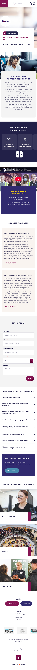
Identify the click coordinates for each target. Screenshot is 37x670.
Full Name (6, 331)
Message (5, 365)
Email (5, 339)
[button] (17, 154)
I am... (5, 357)
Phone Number (8, 348)
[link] (4, 3)
